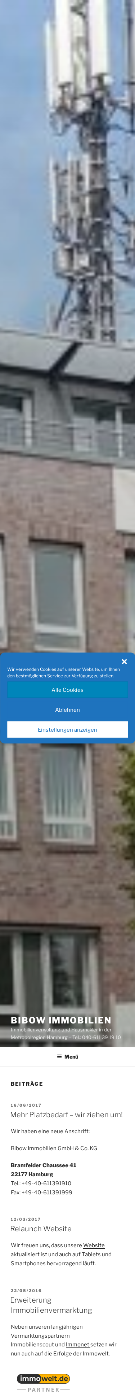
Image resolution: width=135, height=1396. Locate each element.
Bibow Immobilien (61, 1020)
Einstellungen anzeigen (67, 729)
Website (94, 1245)
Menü (71, 1057)
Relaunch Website (41, 1228)
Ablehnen (67, 709)
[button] (124, 661)
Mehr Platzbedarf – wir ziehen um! (66, 1114)
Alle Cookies (67, 689)
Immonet (78, 1344)
